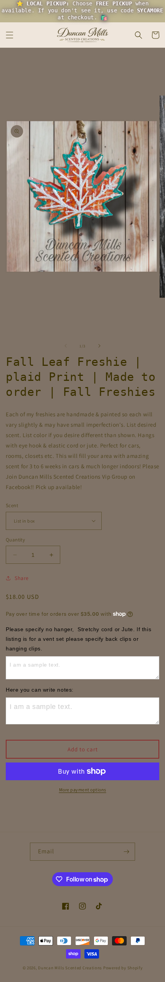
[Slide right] (99, 345)
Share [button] (22, 578)
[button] (9, 35)
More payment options (82, 790)
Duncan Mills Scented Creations (70, 967)
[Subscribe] (126, 852)
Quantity (15, 539)
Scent (12, 505)
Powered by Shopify (123, 967)
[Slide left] (65, 345)
